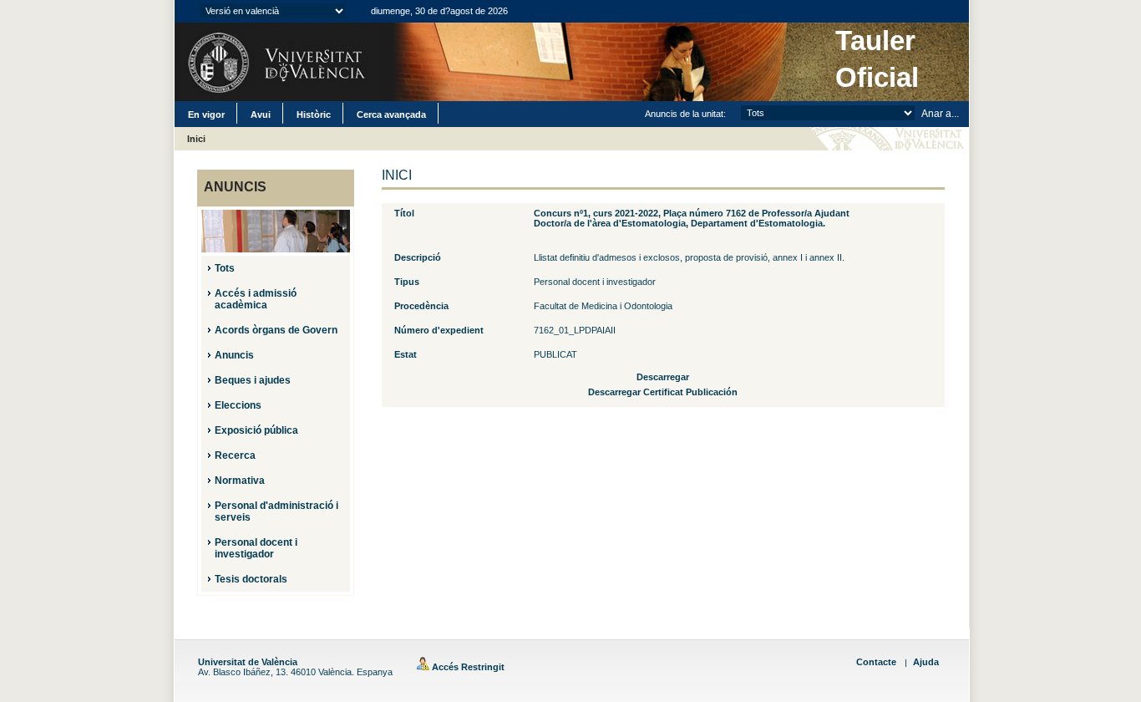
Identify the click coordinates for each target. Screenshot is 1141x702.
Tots (225, 268)
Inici (196, 139)
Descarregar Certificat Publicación (663, 392)
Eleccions (238, 405)
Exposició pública (256, 430)
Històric (314, 114)
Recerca (235, 455)
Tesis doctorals (251, 579)
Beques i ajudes (253, 380)
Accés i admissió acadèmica (256, 299)
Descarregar (662, 377)
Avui (261, 114)
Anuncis (234, 355)
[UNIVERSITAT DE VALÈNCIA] (274, 62)
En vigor (206, 114)
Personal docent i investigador (256, 548)
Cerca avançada (391, 114)
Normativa (240, 480)
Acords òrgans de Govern (276, 330)
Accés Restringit (467, 667)
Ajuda (926, 662)
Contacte (876, 662)
